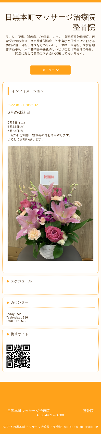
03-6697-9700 (52, 415)
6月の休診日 (19, 112)
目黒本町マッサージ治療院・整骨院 (37, 427)
